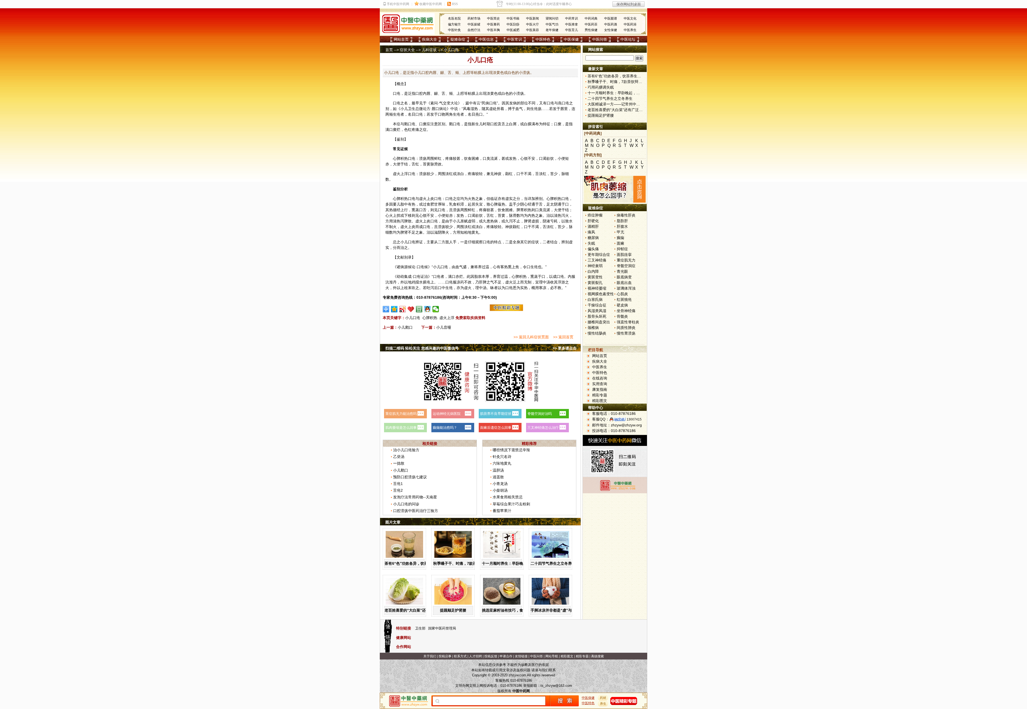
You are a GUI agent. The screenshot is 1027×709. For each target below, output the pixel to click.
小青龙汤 (500, 483)
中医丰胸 (493, 30)
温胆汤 (498, 470)
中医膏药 (493, 24)
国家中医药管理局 (442, 628)
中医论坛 (627, 39)
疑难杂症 (457, 39)
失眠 (591, 243)
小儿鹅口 (405, 327)
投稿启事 (445, 656)
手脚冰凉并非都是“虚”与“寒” (555, 610)
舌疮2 (398, 490)
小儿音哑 (443, 327)
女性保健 (610, 30)
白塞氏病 (595, 299)
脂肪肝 (622, 221)
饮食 (468, 158)
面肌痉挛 (624, 254)
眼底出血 (624, 282)
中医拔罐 (473, 24)
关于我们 (429, 656)
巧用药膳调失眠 (601, 87)
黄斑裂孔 (595, 282)
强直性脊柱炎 (628, 322)
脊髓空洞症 (626, 266)
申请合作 (506, 656)
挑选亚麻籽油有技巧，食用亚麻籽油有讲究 (517, 610)
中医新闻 (532, 18)
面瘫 (620, 243)
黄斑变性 (595, 277)
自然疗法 (473, 30)
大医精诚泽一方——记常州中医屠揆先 (619, 104)
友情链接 (521, 656)
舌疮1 (398, 483)
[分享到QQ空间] (394, 309)
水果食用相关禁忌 (508, 497)
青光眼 (622, 271)
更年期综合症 (599, 254)
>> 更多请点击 (565, 348)
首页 (389, 50)
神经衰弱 (595, 266)
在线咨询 (599, 378)
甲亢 (620, 232)
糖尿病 (593, 238)
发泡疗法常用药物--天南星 (415, 497)
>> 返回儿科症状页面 (531, 337)
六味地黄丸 (502, 463)
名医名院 (454, 18)
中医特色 (542, 39)
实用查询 (599, 384)
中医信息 (486, 39)
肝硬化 (593, 221)
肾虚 (531, 221)
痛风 (591, 232)
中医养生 (630, 30)
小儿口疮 (412, 318)
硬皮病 (622, 305)
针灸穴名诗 (502, 456)
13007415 (634, 419)
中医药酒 (610, 24)
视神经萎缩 (597, 288)
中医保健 (571, 39)
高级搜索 (597, 656)
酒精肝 (593, 226)
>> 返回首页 (563, 337)
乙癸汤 (398, 456)
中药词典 (591, 18)
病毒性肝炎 (626, 215)
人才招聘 (475, 656)
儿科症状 (429, 50)
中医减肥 (513, 30)
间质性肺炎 (626, 327)
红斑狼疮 (624, 299)
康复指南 (599, 389)
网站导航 (551, 656)
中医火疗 (532, 24)
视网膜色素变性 (601, 294)
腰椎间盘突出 (599, 322)
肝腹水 (622, 226)
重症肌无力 (626, 260)
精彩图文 (599, 401)
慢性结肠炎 (597, 333)
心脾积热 (429, 318)
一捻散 (398, 463)
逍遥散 (498, 477)
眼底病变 (624, 277)
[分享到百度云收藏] (411, 309)
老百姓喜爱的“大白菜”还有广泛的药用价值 (420, 610)
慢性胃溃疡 (626, 333)
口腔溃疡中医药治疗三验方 (415, 511)
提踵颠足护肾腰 (453, 610)
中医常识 (514, 39)
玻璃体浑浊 (626, 288)
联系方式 (460, 656)
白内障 (593, 271)
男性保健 (591, 30)
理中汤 (544, 282)
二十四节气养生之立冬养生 (553, 563)
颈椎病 (593, 327)
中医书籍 (513, 18)
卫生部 (420, 628)
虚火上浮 (446, 318)
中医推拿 (571, 24)
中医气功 (552, 24)
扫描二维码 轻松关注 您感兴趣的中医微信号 (422, 348)
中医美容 (532, 30)
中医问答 (599, 39)
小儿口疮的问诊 (406, 504)
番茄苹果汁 (502, 511)
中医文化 (630, 18)
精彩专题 (599, 395)
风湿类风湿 (597, 311)
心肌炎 (622, 294)
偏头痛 (593, 249)
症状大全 (407, 50)
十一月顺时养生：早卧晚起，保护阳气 (514, 563)
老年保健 (552, 30)
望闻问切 (552, 18)
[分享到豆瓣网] (419, 309)
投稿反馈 (490, 656)
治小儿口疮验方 (406, 450)
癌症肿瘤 (595, 215)
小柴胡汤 (500, 490)
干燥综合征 (597, 305)
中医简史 (493, 18)
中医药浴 (630, 24)
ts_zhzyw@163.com (556, 686)
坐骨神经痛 (626, 311)
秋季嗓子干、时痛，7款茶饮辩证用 (462, 563)
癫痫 (620, 238)
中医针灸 (454, 30)
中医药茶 (591, 24)
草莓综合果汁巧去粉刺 (511, 504)
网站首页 (401, 39)
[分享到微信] (435, 309)
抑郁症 (622, 249)
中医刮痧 (513, 24)
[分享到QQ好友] (427, 309)
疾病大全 (429, 39)
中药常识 (571, 18)
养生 (603, 704)
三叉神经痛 (597, 260)
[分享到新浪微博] (402, 309)
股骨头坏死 (597, 316)
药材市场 (473, 18)
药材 (603, 698)
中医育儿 (571, 30)
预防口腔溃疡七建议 (410, 477)
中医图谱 (610, 18)
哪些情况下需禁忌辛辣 (511, 450)
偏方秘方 (454, 24)
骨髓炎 (622, 316)
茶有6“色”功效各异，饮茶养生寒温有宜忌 (419, 563)
